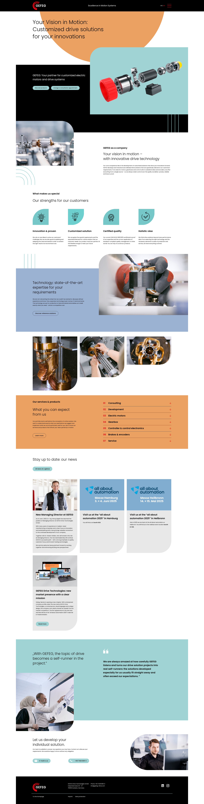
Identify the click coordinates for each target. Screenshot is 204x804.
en (164, 6)
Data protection (80, 796)
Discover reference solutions (45, 313)
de (161, 6)
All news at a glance (42, 469)
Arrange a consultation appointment (65, 88)
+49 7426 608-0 (80, 761)
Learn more (39, 436)
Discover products (41, 88)
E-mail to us (43, 761)
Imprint (70, 796)
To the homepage (38, 796)
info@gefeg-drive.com (98, 786)
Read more (42, 624)
